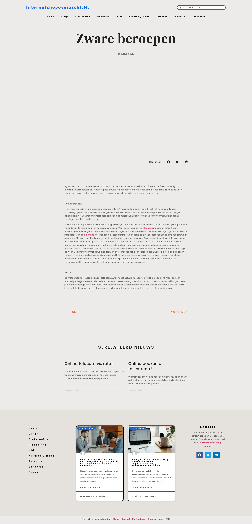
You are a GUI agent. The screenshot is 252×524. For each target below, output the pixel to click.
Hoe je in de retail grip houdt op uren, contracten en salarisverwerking (150, 462)
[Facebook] (199, 455)
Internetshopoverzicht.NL (58, 7)
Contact (197, 16)
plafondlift (88, 234)
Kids (120, 16)
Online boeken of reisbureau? (145, 366)
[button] (168, 161)
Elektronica (82, 16)
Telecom (161, 16)
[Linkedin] (216, 455)
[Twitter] (208, 455)
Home (50, 16)
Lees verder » (90, 488)
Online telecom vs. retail (89, 363)
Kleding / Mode (139, 16)
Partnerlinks (138, 519)
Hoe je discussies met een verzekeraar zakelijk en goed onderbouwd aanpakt (99, 462)
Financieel (103, 16)
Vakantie (179, 16)
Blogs (64, 16)
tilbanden (148, 228)
